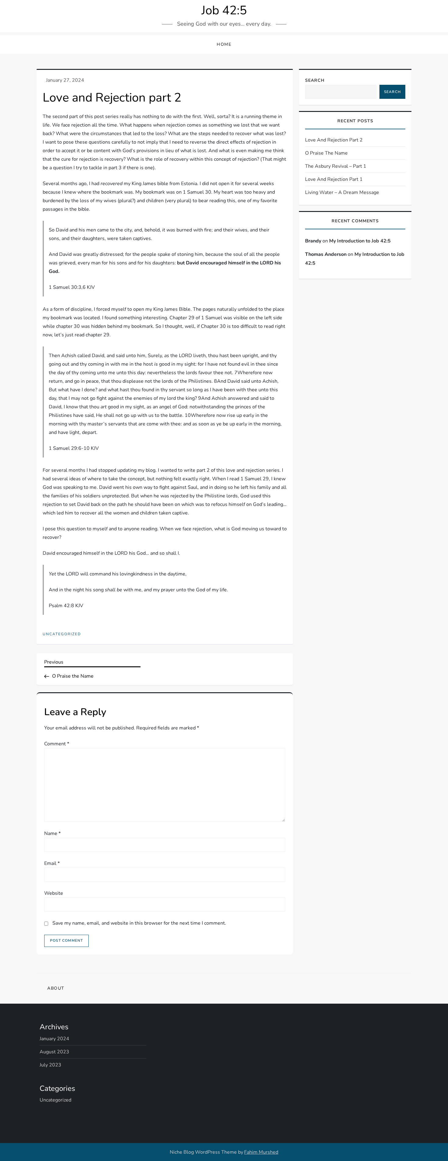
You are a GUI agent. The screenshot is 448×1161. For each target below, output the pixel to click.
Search (315, 80)
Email (52, 863)
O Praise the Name (326, 153)
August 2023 (54, 1051)
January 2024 (54, 1038)
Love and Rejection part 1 (334, 179)
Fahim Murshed (261, 1152)
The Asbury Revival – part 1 (335, 166)
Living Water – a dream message (342, 192)
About (55, 988)
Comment (56, 743)
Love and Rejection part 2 (334, 140)
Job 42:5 (224, 10)
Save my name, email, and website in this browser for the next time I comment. (139, 923)
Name (52, 833)
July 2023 (50, 1065)
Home (224, 44)
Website (53, 893)
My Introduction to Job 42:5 (360, 240)
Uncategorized (62, 634)
